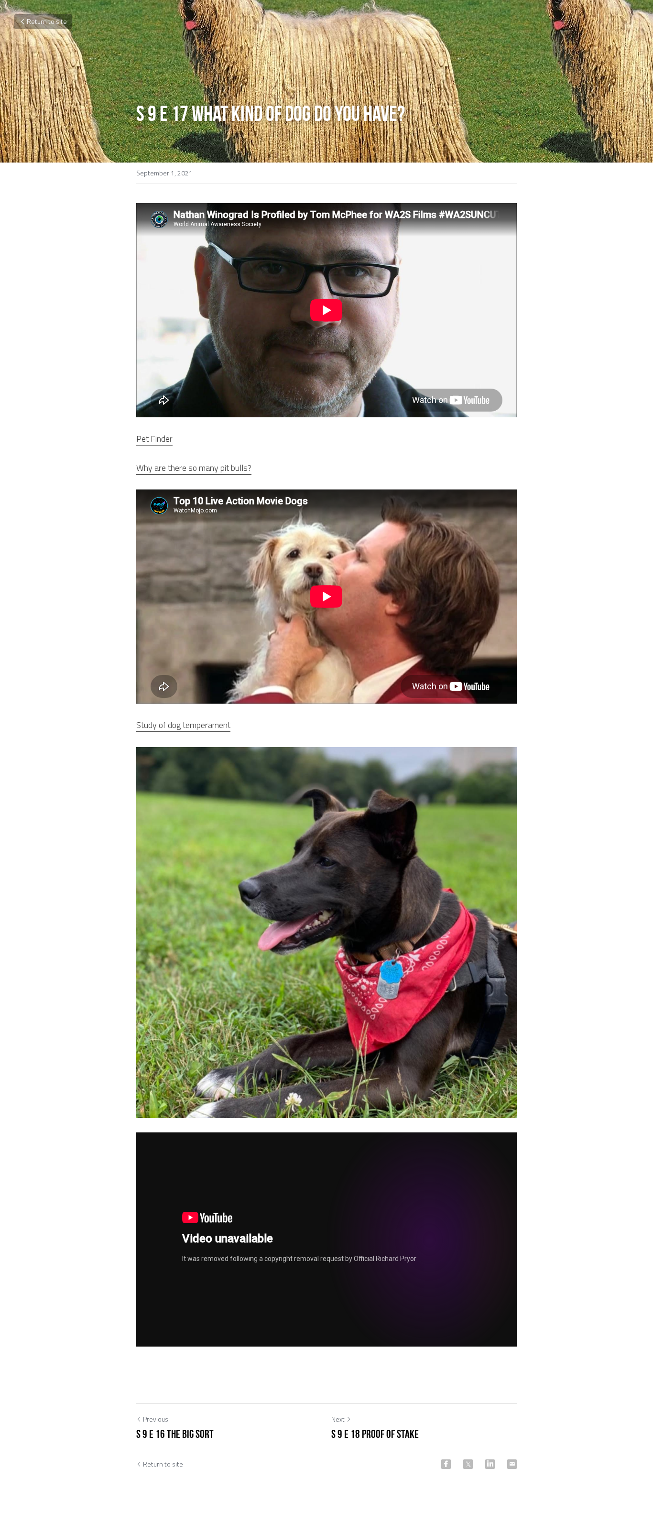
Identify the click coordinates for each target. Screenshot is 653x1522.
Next (338, 1419)
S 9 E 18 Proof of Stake (375, 1434)
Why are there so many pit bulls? (193, 467)
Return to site (47, 21)
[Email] (512, 1464)
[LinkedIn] (490, 1464)
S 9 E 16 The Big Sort (175, 1434)
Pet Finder (154, 438)
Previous (155, 1419)
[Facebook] (446, 1464)
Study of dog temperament (183, 724)
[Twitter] (468, 1464)
